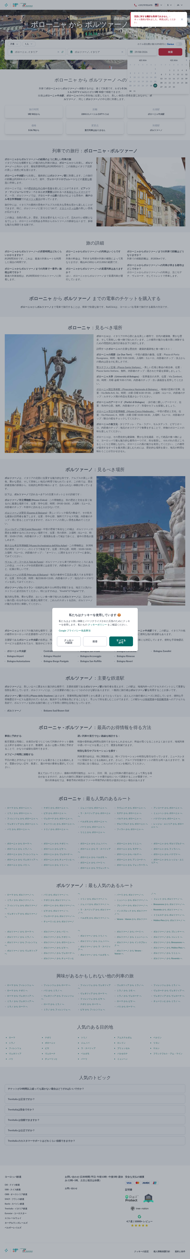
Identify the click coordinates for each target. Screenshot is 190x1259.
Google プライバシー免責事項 (75, 630)
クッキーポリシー (97, 624)
